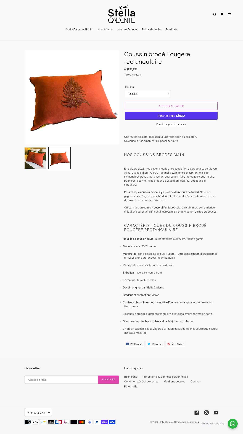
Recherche (130, 376)
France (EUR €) (37, 412)
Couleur (130, 87)
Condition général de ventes (141, 381)
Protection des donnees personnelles (165, 376)
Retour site (130, 386)
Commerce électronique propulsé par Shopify (196, 422)
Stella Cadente (166, 422)
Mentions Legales (174, 381)
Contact (195, 381)
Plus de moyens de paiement (171, 124)
